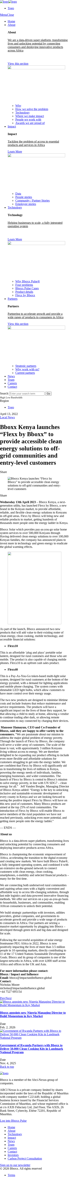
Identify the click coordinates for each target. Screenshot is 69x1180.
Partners (12, 298)
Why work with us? (27, 369)
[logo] (8, 1)
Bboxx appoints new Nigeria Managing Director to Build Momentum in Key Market (33, 1014)
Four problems (24, 284)
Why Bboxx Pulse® (27, 281)
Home (11, 21)
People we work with (28, 119)
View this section (18, 63)
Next (9, 998)
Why (18, 105)
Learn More (15, 151)
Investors (13, 1155)
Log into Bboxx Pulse (13, 1120)
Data (18, 193)
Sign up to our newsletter (15, 1165)
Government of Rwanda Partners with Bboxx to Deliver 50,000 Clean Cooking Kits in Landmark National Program (31, 1049)
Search (4, 393)
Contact (12, 386)
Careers (12, 383)
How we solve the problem (31, 109)
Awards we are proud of (30, 123)
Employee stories (25, 204)
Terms (11, 1175)
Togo (11, 8)
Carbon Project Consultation (25, 1158)
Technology (22, 112)
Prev (3, 998)
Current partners (25, 372)
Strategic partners (25, 365)
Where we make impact (29, 116)
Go (48, 393)
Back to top (7, 1066)
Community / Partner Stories (32, 200)
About (11, 24)
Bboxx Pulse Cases (27, 288)
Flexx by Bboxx (25, 295)
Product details (24, 291)
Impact (12, 126)
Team (11, 379)
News (11, 376)
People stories (23, 197)
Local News (7, 417)
